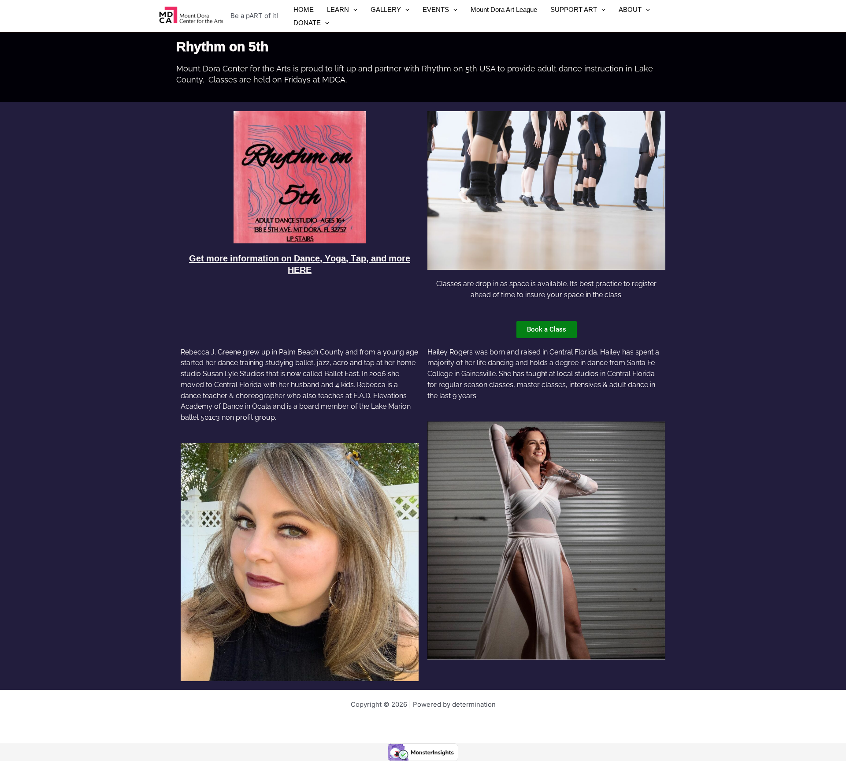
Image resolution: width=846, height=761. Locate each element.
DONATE (307, 22)
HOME (303, 9)
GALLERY (386, 9)
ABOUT (630, 9)
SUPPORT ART (573, 9)
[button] (353, 9)
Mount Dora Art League (504, 9)
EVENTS (436, 9)
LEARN (338, 9)
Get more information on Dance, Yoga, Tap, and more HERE (299, 264)
